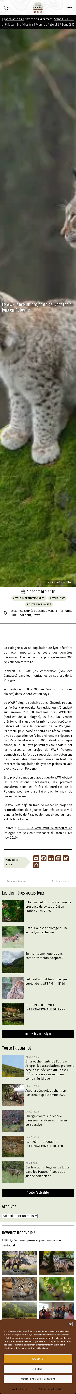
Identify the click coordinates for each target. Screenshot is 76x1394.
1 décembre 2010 (41, 592)
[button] (70, 1324)
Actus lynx (57, 598)
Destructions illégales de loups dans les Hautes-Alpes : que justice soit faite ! (47, 1171)
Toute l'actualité (39, 604)
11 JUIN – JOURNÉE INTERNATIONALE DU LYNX (45, 1007)
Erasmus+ (56, 1318)
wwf (37, 615)
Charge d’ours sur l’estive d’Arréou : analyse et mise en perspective (46, 1120)
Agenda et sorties (13, 19)
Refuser (38, 1369)
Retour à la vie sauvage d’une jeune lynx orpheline (46, 930)
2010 (13, 610)
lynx (14, 615)
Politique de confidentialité (51, 1389)
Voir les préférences (38, 1379)
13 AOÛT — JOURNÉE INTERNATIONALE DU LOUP (46, 1144)
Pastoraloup (19, 1318)
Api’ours (56, 1296)
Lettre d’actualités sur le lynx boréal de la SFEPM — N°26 (46, 981)
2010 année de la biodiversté (38, 610)
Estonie (66, 610)
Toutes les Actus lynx (38, 1034)
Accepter (38, 1358)
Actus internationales (29, 598)
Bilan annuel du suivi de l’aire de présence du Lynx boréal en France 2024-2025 (48, 906)
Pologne (26, 615)
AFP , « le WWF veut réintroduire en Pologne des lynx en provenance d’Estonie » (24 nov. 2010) (38, 832)
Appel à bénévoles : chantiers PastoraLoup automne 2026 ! (46, 1092)
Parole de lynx (19, 1296)
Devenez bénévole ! (18, 1232)
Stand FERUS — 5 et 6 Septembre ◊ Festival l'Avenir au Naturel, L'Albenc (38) (38, 22)
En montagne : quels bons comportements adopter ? (44, 955)
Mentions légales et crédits (23, 1389)
